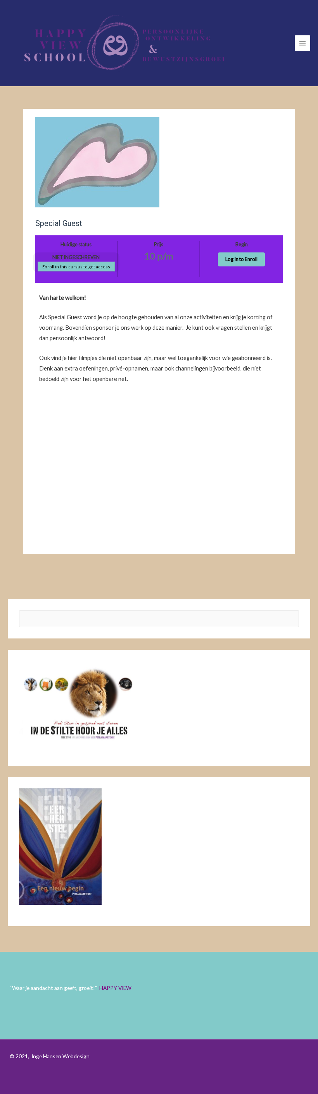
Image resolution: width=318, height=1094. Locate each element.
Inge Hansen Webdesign (60, 1056)
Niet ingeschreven (76, 257)
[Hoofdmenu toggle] (302, 43)
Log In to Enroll (241, 259)
